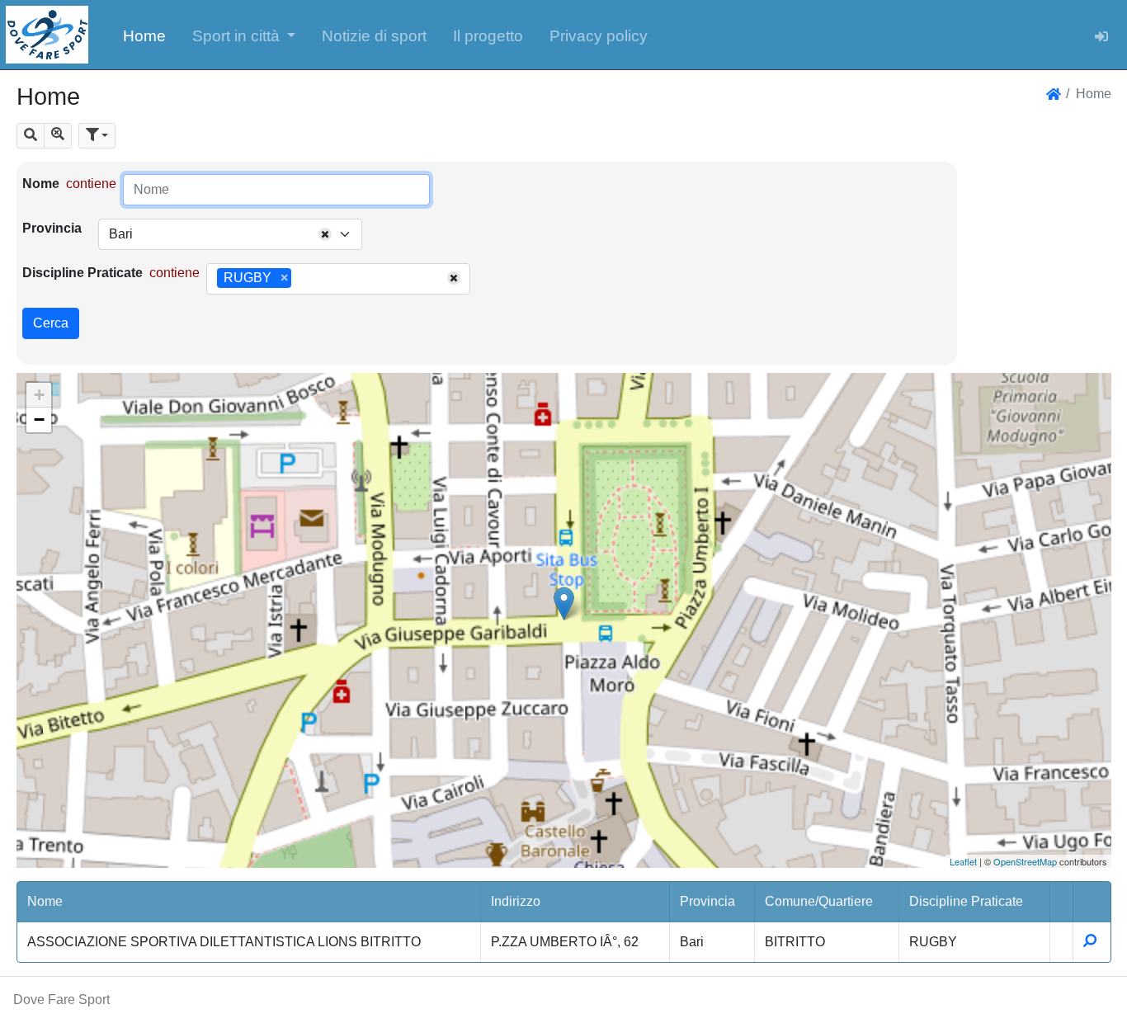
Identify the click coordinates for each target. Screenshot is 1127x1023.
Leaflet (963, 861)
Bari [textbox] (121, 234)
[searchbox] (301, 279)
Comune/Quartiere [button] (819, 901)
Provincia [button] (707, 901)
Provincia (52, 228)
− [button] (39, 419)
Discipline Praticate (82, 273)
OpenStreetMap (1025, 861)
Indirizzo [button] (515, 901)
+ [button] (39, 394)
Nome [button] (45, 901)
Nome (40, 184)
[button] (244, 34)
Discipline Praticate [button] (966, 901)
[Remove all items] (325, 234)
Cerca (50, 323)
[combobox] (230, 234)
